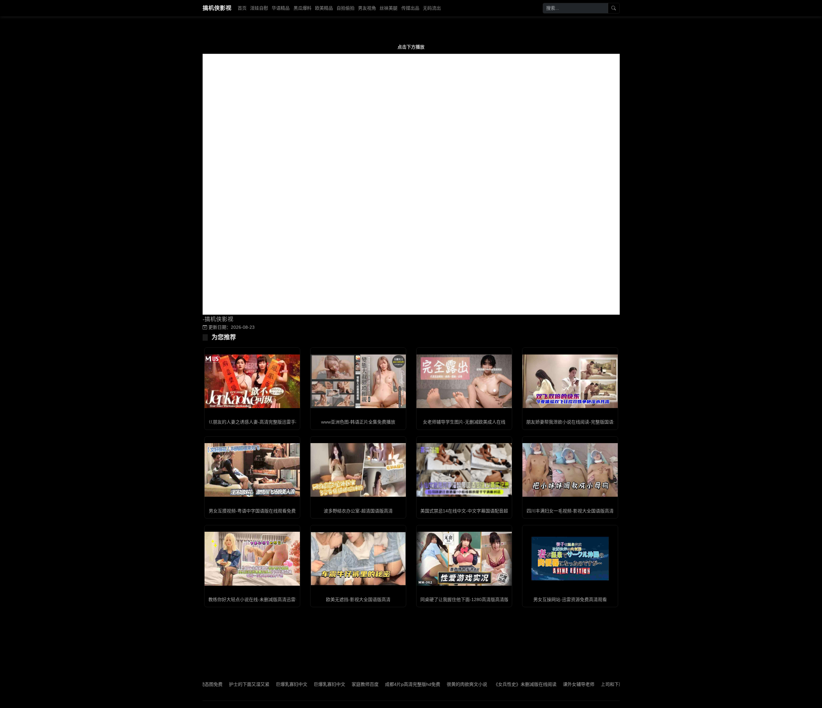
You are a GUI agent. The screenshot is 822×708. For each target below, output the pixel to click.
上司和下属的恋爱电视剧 (600, 684)
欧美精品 (324, 8)
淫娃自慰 (259, 8)
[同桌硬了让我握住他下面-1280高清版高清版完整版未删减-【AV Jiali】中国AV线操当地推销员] (464, 558)
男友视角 (367, 8)
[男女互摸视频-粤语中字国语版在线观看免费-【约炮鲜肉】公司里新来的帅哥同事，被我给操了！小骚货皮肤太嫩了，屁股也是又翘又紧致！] (252, 470)
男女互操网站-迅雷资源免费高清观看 (570, 599)
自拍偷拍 (345, 8)
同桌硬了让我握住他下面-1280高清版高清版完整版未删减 (478, 599)
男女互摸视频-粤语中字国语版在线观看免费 (252, 510)
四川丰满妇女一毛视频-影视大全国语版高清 (570, 510)
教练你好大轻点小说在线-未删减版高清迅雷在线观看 (260, 599)
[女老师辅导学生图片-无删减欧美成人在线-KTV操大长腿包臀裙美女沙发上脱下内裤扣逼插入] (464, 381)
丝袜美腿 (389, 8)
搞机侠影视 (217, 8)
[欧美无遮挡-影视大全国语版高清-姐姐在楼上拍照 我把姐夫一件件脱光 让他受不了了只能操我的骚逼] (358, 558)
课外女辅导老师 (554, 684)
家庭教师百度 (340, 684)
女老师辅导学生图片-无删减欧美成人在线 (464, 421)
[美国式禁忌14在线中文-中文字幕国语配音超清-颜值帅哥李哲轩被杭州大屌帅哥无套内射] (464, 470)
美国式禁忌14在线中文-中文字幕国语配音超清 (466, 510)
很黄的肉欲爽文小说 (442, 684)
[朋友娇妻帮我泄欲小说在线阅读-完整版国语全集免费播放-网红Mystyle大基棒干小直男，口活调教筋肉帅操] (570, 381)
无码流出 (432, 8)
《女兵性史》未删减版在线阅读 (500, 684)
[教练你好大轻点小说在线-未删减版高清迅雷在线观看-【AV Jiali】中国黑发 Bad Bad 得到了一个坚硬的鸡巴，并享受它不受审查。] (252, 558)
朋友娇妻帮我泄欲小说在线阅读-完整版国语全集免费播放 (583, 421)
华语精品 (281, 8)
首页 (242, 8)
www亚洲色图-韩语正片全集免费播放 (358, 421)
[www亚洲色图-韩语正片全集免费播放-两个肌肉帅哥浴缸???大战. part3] (358, 381)
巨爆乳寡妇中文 (267, 684)
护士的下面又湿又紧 (224, 684)
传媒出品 (410, 8)
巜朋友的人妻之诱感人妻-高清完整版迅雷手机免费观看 (263, 421)
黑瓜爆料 (302, 8)
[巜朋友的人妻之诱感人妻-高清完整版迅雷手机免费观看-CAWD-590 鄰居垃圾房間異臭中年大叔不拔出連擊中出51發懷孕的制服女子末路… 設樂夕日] (252, 381)
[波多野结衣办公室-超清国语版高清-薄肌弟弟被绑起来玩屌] (358, 470)
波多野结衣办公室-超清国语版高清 (358, 510)
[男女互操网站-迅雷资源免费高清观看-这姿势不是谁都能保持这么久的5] (570, 558)
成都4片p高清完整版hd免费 (387, 684)
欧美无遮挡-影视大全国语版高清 (358, 599)
